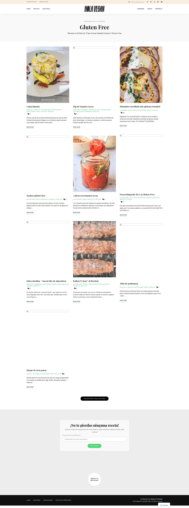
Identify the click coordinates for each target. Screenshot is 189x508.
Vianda (129, 199)
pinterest (158, 2)
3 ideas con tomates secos (85, 195)
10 (123, 113)
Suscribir (95, 446)
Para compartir (42, 199)
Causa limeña (33, 106)
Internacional (56, 109)
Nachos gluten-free (36, 195)
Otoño (85, 284)
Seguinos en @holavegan (94, 479)
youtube (162, 2)
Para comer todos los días (37, 111)
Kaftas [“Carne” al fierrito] (85, 281)
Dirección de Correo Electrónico (72, 435)
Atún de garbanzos (129, 283)
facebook (147, 2)
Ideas (54, 284)
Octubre (76, 111)
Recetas (51, 111)
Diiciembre (123, 110)
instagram (154, 2)
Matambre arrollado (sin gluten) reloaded (140, 106)
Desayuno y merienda (34, 284)
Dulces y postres (33, 374)
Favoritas (93, 109)
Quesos (30, 286)
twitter (151, 2)
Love (131, 197)
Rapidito (52, 199)
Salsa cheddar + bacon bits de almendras (46, 281)
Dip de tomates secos (83, 106)
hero (109, 109)
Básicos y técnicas (33, 109)
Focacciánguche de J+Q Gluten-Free (137, 194)
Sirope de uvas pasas (37, 370)
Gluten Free (45, 109)
